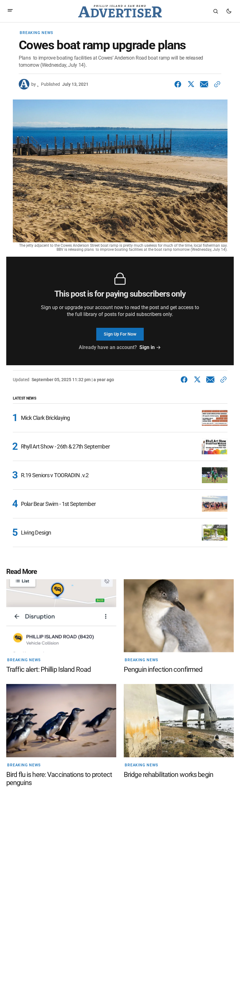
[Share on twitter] (191, 84)
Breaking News (36, 33)
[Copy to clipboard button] (216, 84)
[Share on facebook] (179, 84)
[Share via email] (204, 84)
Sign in (147, 347)
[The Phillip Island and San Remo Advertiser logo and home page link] (120, 11)
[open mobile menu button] (10, 11)
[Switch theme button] (229, 11)
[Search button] (216, 11)
